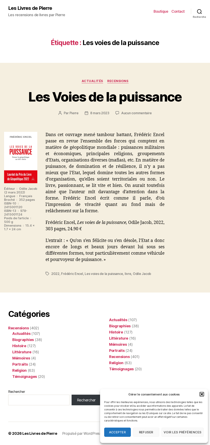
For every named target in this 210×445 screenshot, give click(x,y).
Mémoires (21, 358)
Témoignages (24, 376)
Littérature (21, 352)
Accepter (117, 432)
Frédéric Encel (72, 274)
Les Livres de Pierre (30, 8)
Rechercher (16, 392)
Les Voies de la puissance (105, 97)
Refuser (146, 432)
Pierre (74, 113)
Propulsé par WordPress (82, 433)
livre (128, 274)
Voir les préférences (183, 432)
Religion (19, 370)
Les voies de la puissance (104, 274)
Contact (178, 11)
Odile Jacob (142, 274)
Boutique (161, 11)
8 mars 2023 (99, 113)
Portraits (20, 364)
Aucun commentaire (136, 113)
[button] (202, 394)
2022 (55, 274)
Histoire (19, 346)
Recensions (118, 81)
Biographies (23, 340)
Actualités (92, 81)
